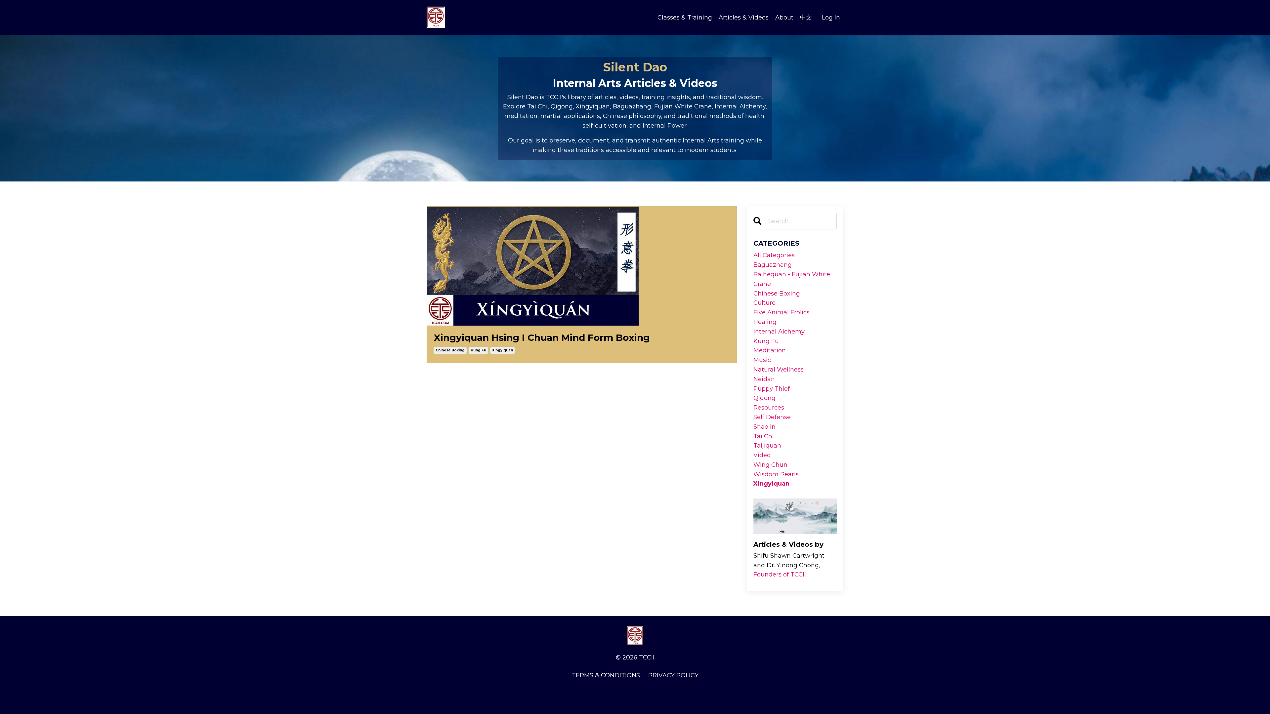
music (762, 360)
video (762, 455)
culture (764, 302)
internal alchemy (779, 331)
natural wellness (778, 369)
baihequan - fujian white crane (791, 279)
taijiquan (767, 445)
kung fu (478, 350)
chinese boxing (450, 350)
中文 (806, 17)
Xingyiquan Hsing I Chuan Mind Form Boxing (542, 337)
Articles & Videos (744, 17)
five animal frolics (781, 312)
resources (768, 407)
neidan (764, 379)
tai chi (763, 436)
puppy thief (771, 388)
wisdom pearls (776, 474)
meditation (769, 350)
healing (765, 322)
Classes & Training (684, 17)
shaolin (764, 426)
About (784, 17)
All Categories (774, 255)
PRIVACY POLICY (673, 675)
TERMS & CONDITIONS (606, 675)
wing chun (770, 464)
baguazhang (772, 264)
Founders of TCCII (779, 574)
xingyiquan (502, 350)
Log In (831, 17)
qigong (764, 398)
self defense (772, 417)
